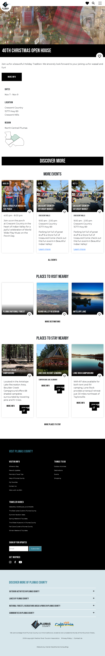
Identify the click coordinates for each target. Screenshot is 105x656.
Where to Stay (14, 466)
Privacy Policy (66, 638)
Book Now (25, 408)
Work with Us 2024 (15, 490)
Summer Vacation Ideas (17, 515)
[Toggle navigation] (100, 3)
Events (56, 474)
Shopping (57, 478)
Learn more (45, 249)
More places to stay (52, 424)
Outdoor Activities (60, 466)
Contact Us (13, 486)
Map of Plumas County (16, 478)
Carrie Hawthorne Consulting (56, 647)
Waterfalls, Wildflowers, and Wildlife (21, 507)
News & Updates (14, 470)
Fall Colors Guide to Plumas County (21, 526)
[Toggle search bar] (93, 3)
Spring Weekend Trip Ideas (18, 519)
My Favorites (13, 482)
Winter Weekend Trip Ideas (18, 530)
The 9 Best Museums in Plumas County (22, 523)
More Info (11, 406)
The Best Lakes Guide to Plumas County (22, 511)
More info (12, 77)
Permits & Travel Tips (16, 474)
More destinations (52, 321)
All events (52, 260)
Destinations (58, 470)
